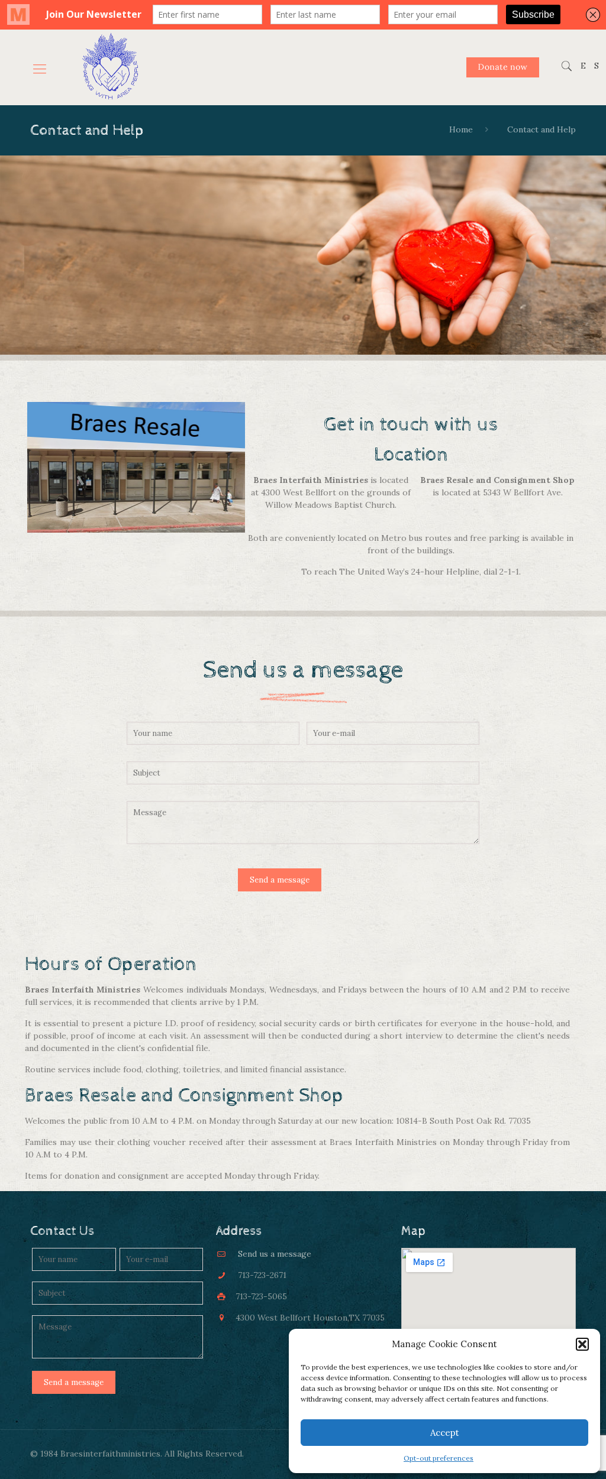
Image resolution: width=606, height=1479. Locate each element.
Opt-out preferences (438, 1458)
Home (461, 129)
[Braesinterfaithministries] (110, 67)
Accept (444, 1432)
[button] (582, 1344)
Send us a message (274, 1253)
